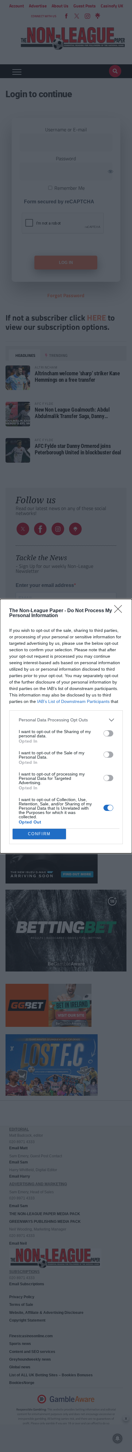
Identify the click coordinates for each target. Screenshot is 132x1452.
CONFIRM (39, 834)
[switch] (108, 733)
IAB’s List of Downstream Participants (73, 701)
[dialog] (66, 726)
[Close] (120, 611)
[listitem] (66, 720)
